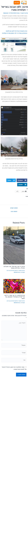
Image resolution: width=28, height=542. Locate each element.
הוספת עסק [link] (17, 2)
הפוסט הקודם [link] (14, 208)
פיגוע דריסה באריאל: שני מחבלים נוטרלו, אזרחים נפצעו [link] (14, 267)
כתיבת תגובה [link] (24, 13)
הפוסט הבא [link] (14, 211)
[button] (22, 180)
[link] (24, 3)
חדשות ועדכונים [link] (14, 270)
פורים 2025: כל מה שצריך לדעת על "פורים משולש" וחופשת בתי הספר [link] (15, 296)
